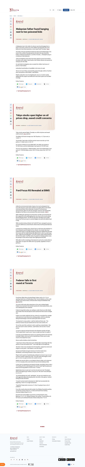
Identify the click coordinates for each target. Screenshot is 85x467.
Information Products (56, 441)
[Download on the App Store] (62, 459)
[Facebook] (14, 459)
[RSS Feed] (28, 459)
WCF (46, 212)
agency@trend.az (13, 451)
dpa (48, 49)
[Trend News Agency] (13, 438)
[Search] (50, 10)
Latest (28, 439)
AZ (71, 464)
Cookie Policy (67, 444)
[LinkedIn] (25, 459)
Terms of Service (68, 439)
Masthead (41, 441)
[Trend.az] (14, 10)
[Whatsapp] (11, 459)
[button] (11, 18)
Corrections (41, 446)
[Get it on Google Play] (70, 459)
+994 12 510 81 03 (13, 449)
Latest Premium (30, 441)
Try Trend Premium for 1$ (23, 91)
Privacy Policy (67, 441)
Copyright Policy (68, 442)
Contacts (41, 442)
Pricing (53, 439)
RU (73, 464)
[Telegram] (22, 459)
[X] (17, 459)
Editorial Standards (43, 444)
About (40, 439)
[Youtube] (19, 459)
